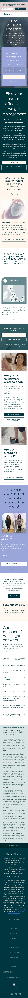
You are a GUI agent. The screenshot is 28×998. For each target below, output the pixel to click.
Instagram (16, 994)
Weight (8, 64)
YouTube (12, 994)
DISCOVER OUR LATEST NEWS (14, 617)
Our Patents (14, 943)
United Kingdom (20, 1)
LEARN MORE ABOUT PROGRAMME (14, 420)
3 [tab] (15, 244)
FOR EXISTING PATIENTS (14, 977)
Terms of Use (14, 957)
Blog (14, 938)
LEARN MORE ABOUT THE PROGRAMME (14, 167)
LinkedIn (20, 994)
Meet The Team (14, 919)
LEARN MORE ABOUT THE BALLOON (14, 239)
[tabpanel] (14, 220)
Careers (14, 928)
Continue (20, 8)
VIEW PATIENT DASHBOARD (14, 477)
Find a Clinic (14, 933)
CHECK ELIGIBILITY (14, 339)
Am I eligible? (12, 77)
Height (20, 64)
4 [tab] (16, 569)
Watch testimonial (12, 563)
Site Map (14, 962)
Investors (14, 966)
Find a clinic (5, 994)
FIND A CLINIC (14, 162)
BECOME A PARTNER (14, 414)
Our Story (14, 924)
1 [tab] (12, 244)
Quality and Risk (14, 952)
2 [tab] (13, 319)
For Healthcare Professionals (8, 972)
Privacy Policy (14, 947)
